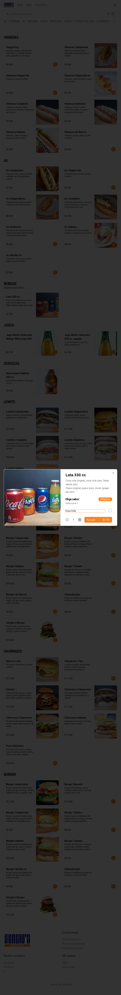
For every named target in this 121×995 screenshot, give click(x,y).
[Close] (113, 473)
